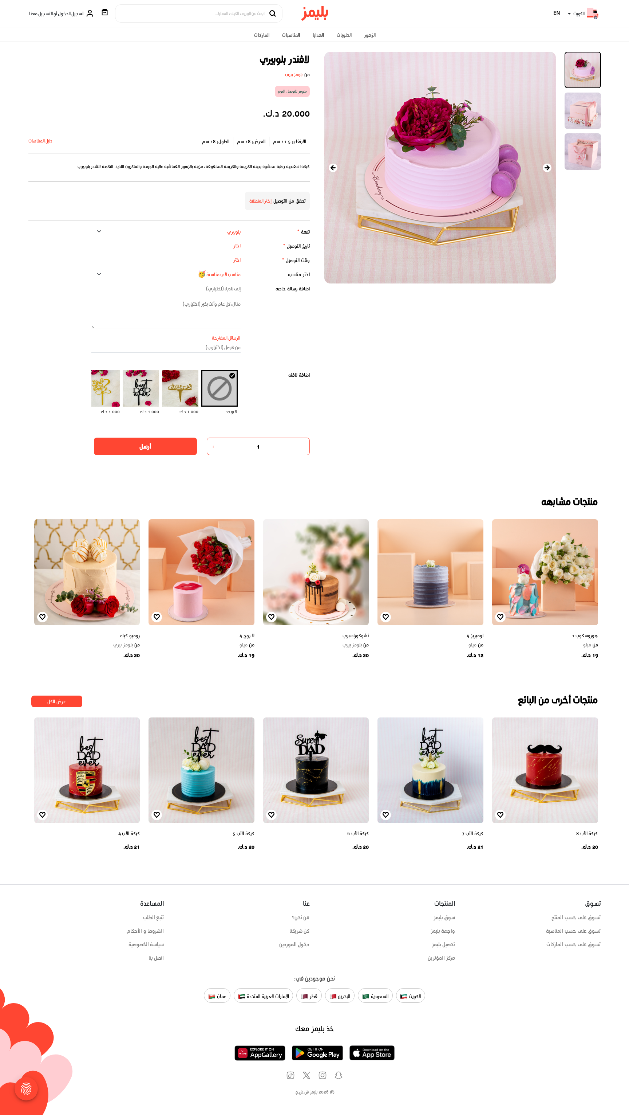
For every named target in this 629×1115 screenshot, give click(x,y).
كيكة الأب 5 (243, 833)
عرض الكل (56, 701)
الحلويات (344, 35)
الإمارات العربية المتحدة (267, 996)
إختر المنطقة (260, 201)
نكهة (303, 231)
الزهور (370, 35)
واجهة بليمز (443, 931)
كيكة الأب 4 (129, 833)
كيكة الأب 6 (358, 833)
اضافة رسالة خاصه (293, 288)
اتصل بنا (156, 958)
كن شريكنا (299, 931)
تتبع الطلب (153, 917)
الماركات (261, 35)
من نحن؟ (301, 917)
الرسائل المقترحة (226, 338)
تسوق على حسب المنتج (576, 917)
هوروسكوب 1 (585, 635)
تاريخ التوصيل (296, 246)
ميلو (590, 645)
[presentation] (333, 168)
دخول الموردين (294, 944)
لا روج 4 (247, 635)
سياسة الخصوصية (146, 944)
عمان (220, 996)
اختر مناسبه (299, 274)
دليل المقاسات (40, 141)
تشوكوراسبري (356, 635)
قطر (312, 996)
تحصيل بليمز (443, 944)
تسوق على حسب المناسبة (573, 931)
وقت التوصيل (296, 260)
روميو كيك (130, 635)
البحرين (344, 996)
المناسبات (291, 35)
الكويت (414, 996)
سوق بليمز (444, 917)
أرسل (145, 446)
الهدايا (318, 35)
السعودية (378, 996)
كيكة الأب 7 (472, 833)
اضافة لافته (299, 375)
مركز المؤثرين (441, 958)
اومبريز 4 (475, 635)
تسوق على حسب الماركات (573, 944)
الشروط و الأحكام (145, 931)
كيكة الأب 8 (587, 833)
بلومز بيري (294, 74)
